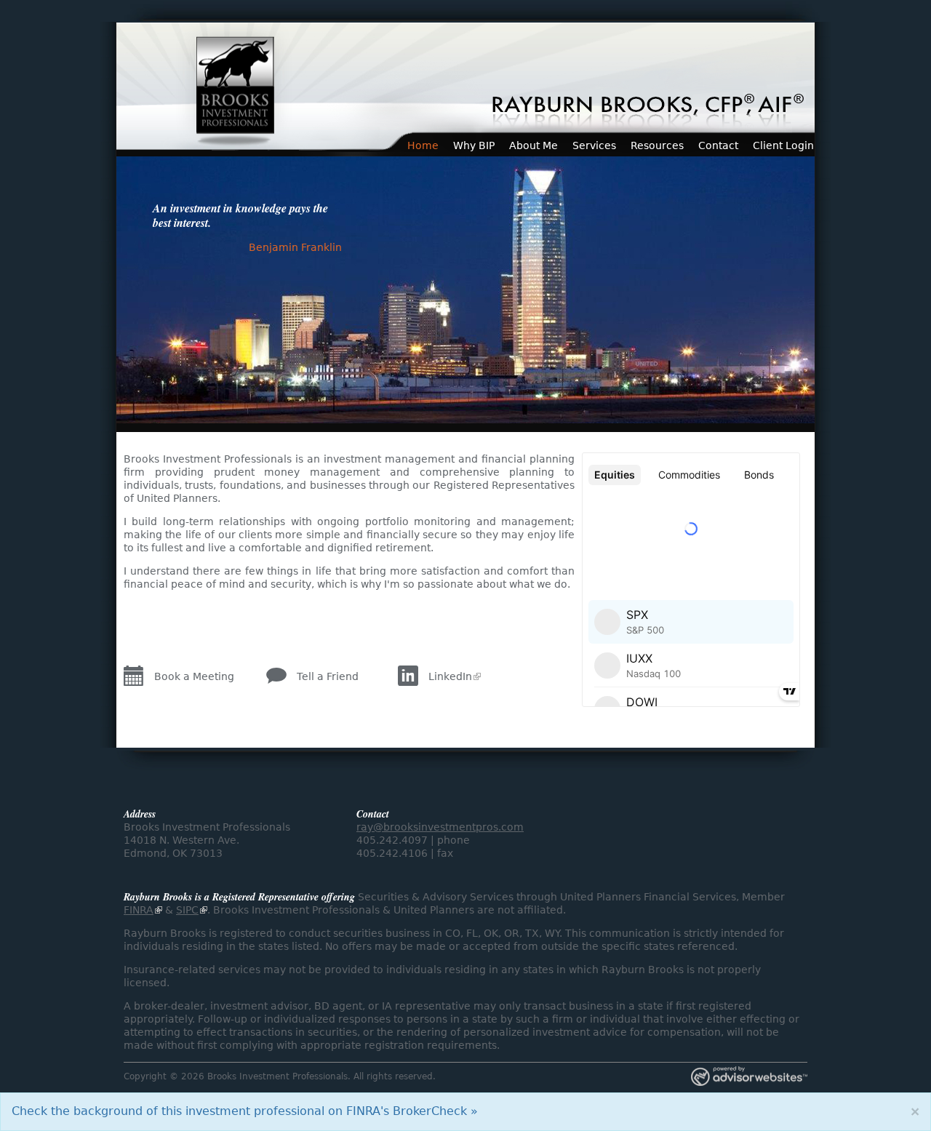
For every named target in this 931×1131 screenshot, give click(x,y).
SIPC (187, 910)
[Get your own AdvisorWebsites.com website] (749, 1077)
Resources (657, 145)
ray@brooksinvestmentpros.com (440, 827)
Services (594, 145)
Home (423, 145)
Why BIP (474, 145)
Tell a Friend (328, 676)
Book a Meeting (194, 676)
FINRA (138, 910)
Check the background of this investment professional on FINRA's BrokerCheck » (245, 1111)
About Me (533, 145)
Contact (718, 145)
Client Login (783, 145)
